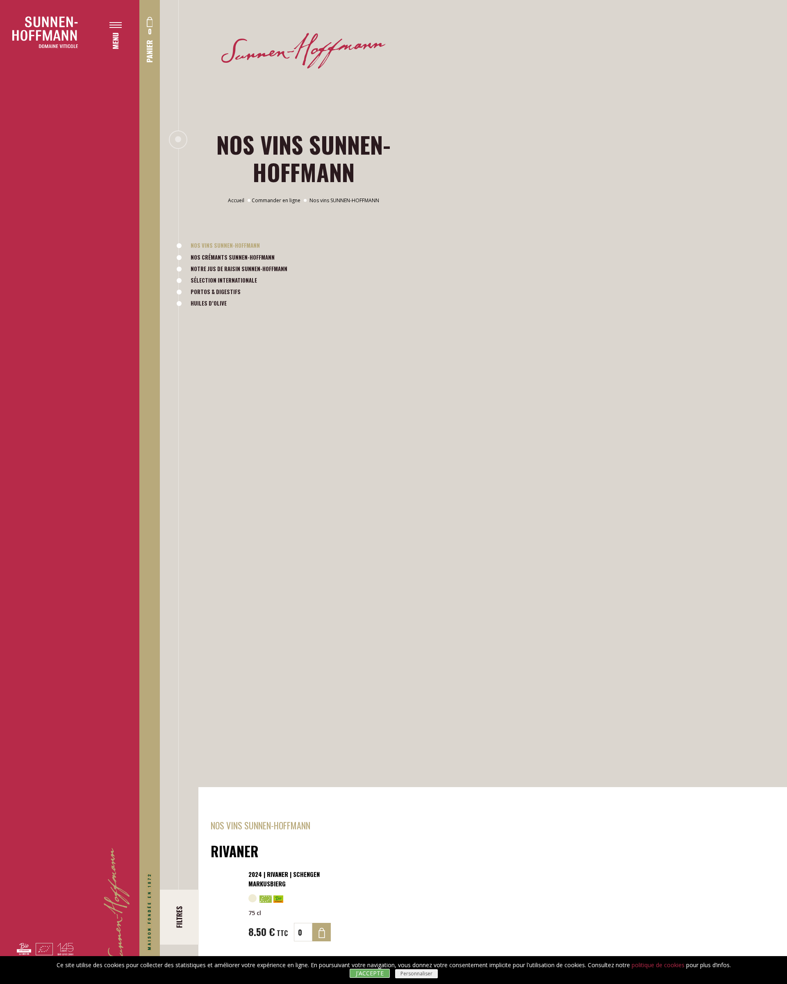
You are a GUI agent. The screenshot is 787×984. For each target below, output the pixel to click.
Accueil (236, 200)
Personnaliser (416, 973)
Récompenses (133, 214)
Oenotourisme (135, 197)
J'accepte (370, 973)
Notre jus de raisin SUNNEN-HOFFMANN (239, 269)
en (112, 305)
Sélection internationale (224, 280)
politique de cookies (658, 965)
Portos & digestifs (216, 292)
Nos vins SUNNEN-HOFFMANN (225, 245)
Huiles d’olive (209, 303)
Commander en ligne (276, 200)
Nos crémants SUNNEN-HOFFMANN (233, 257)
